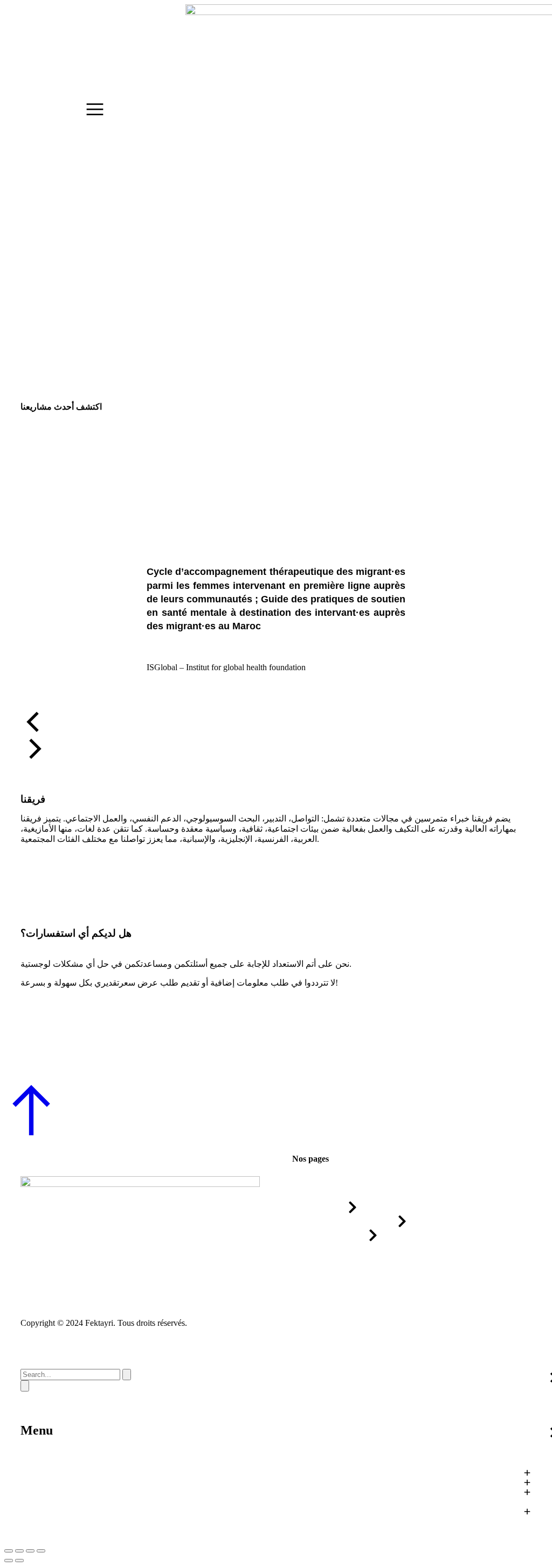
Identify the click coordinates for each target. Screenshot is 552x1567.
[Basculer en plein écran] (30, 1550)
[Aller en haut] (31, 1133)
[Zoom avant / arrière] (41, 1550)
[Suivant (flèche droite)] (19, 1560)
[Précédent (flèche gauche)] (8, 1560)
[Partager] (19, 1550)
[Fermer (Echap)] (8, 1550)
